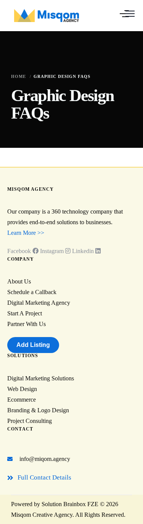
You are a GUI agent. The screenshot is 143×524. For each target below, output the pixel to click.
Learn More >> (25, 233)
